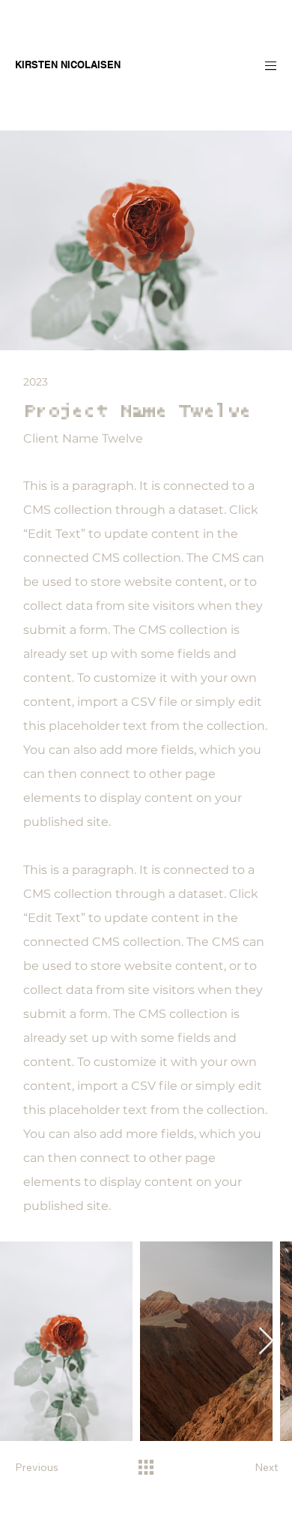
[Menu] (259, 65)
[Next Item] (266, 1341)
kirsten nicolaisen (68, 65)
